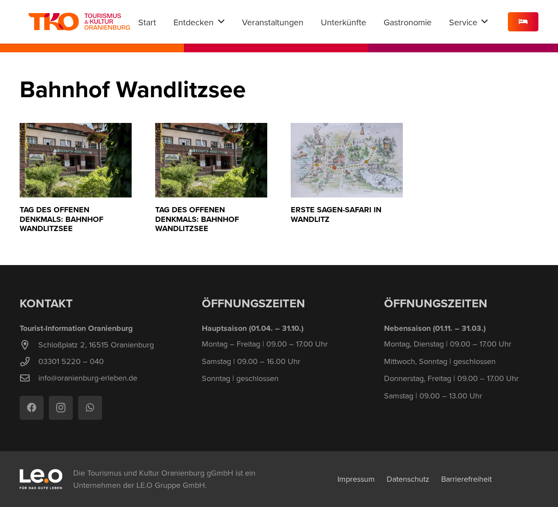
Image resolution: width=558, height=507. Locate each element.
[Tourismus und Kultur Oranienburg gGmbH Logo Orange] (79, 21)
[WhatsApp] (90, 408)
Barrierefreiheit (466, 478)
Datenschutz (408, 478)
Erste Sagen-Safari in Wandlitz (336, 214)
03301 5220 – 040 (71, 361)
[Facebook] (32, 408)
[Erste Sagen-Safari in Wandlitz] (347, 160)
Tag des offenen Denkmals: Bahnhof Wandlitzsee (61, 219)
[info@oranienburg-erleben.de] (29, 378)
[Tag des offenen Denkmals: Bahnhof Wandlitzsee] (76, 160)
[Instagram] (61, 408)
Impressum (356, 478)
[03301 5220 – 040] (29, 362)
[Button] (523, 22)
